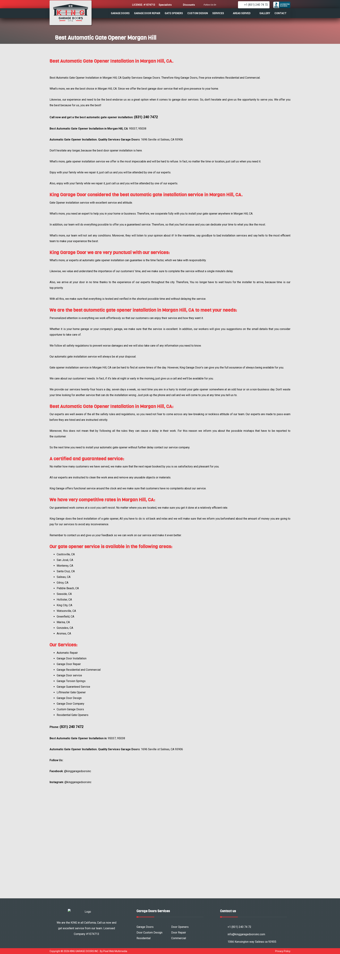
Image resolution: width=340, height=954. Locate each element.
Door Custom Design (149, 932)
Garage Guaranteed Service (73, 686)
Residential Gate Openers (72, 715)
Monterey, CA (65, 565)
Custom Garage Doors (70, 709)
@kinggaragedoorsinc (77, 771)
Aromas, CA (64, 633)
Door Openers (180, 927)
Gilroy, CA (62, 582)
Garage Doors (145, 927)
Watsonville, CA (66, 611)
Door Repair (178, 932)
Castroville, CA (66, 554)
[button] (222, 5)
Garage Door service (69, 675)
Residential (144, 938)
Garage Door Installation (71, 658)
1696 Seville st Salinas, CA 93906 (162, 139)
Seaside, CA (64, 594)
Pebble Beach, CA (68, 588)
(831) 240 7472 (146, 117)
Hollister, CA (64, 599)
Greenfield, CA (65, 616)
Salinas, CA (63, 577)
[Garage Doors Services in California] (71, 12)
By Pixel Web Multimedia (113, 951)
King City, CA (64, 605)
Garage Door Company (70, 703)
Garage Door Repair (69, 664)
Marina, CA (63, 622)
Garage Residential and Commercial (79, 669)
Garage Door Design (69, 698)
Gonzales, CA (65, 628)
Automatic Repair (67, 652)
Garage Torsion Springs (71, 681)
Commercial (178, 938)
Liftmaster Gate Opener (71, 692)
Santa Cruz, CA (66, 571)
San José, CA (65, 560)
